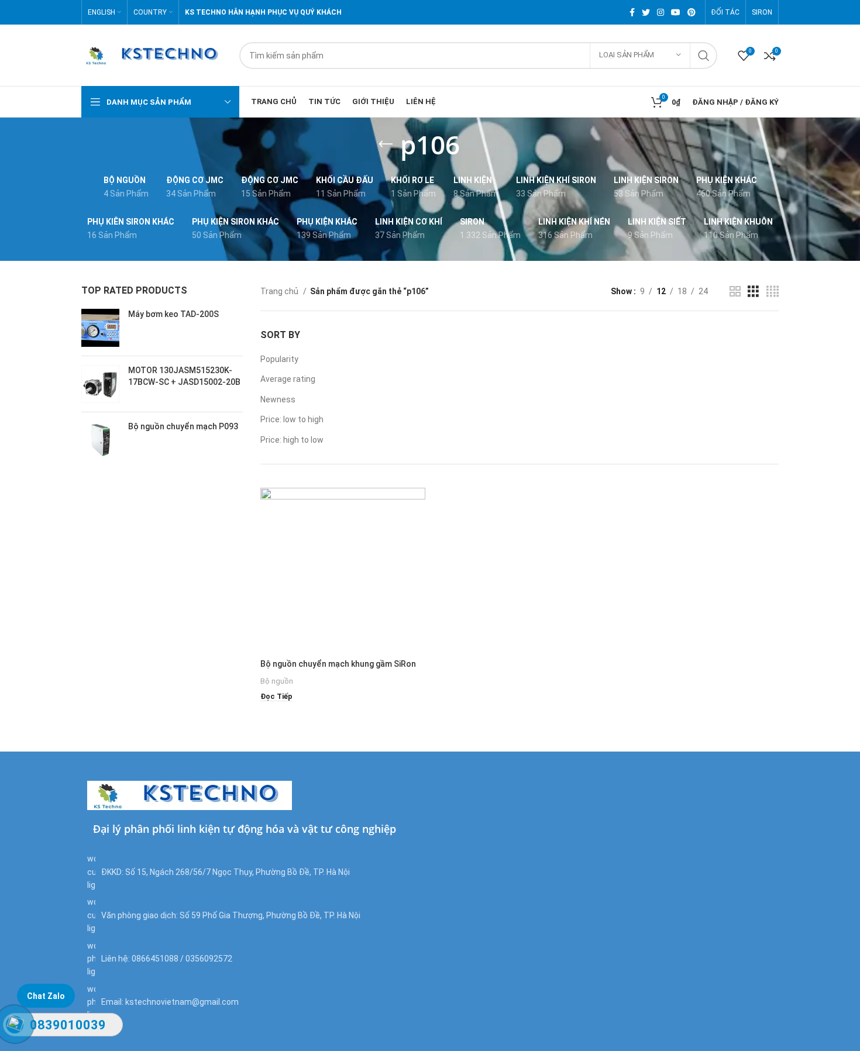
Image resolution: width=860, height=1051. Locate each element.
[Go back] (385, 144)
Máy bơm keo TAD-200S (173, 314)
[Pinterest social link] (691, 12)
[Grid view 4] (772, 291)
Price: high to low (292, 439)
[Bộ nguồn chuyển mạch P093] (100, 440)
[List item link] (255, 958)
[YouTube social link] (676, 12)
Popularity (279, 359)
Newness (277, 399)
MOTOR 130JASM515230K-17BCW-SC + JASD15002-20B (184, 376)
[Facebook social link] (632, 12)
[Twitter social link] (645, 12)
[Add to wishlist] (416, 559)
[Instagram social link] (660, 12)
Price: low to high (292, 419)
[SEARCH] (703, 55)
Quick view (416, 533)
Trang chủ (280, 291)
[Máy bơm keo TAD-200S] (100, 328)
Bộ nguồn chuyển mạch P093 (183, 426)
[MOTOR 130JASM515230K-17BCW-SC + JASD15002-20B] (100, 384)
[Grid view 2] (735, 291)
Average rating (287, 379)
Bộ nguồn (276, 681)
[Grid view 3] (753, 291)
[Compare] (416, 507)
